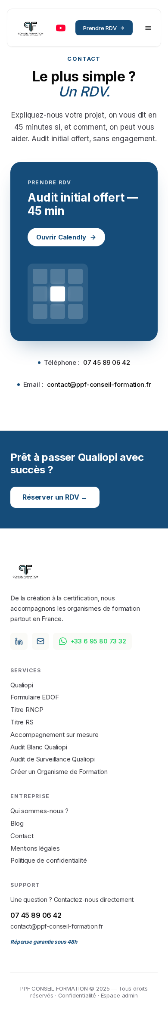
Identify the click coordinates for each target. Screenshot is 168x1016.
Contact (22, 836)
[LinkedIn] (19, 641)
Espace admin (119, 995)
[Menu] (148, 28)
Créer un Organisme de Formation (59, 771)
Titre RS (22, 722)
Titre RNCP (26, 709)
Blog (16, 823)
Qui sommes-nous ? (39, 811)
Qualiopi (21, 685)
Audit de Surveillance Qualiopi (52, 759)
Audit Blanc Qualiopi (38, 747)
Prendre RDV (100, 28)
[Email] (40, 641)
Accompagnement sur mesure (54, 734)
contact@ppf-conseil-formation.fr (56, 926)
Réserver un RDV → (54, 497)
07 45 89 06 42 (36, 915)
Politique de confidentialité (48, 860)
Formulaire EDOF (34, 697)
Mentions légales (34, 848)
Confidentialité (77, 995)
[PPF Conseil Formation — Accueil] (31, 28)
